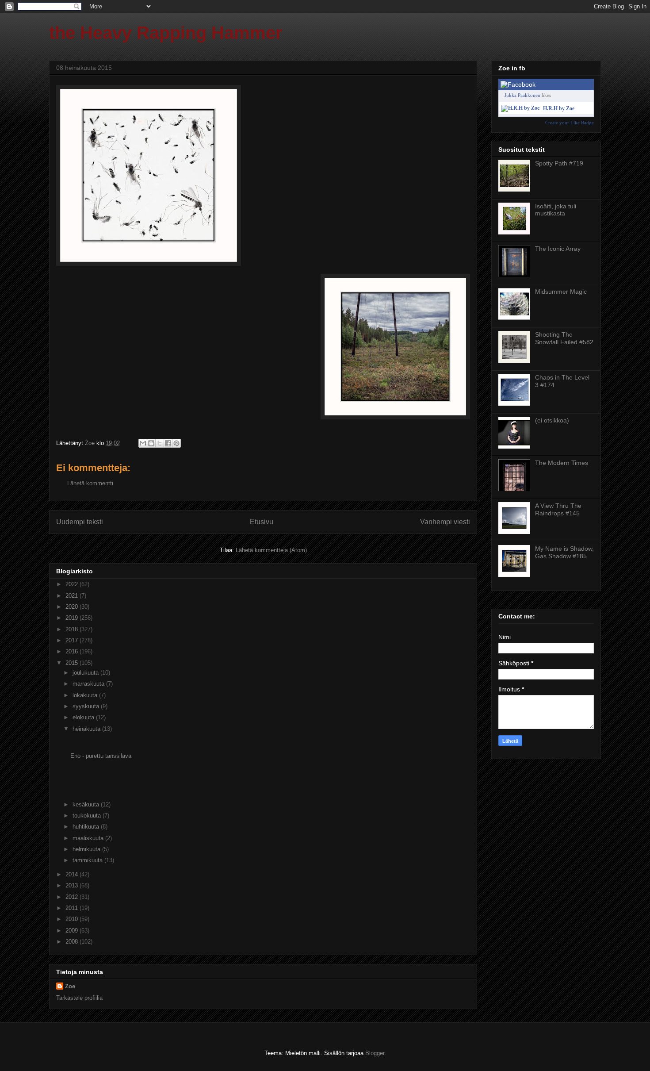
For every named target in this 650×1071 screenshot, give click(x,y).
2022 (72, 584)
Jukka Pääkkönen (522, 95)
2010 (72, 919)
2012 (72, 897)
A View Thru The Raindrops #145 (558, 509)
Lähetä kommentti (90, 483)
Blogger (374, 1053)
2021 (72, 595)
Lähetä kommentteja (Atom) (271, 550)
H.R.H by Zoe (558, 108)
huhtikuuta (87, 826)
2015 (72, 663)
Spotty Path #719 (559, 163)
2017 (72, 640)
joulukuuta (86, 672)
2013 (72, 885)
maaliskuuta (89, 838)
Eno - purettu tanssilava (100, 755)
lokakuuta (86, 695)
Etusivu (261, 522)
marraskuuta (89, 683)
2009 (72, 930)
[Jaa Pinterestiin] (176, 443)
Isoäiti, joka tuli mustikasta (555, 210)
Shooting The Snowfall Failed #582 (564, 338)
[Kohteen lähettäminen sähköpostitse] (142, 443)
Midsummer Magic (561, 291)
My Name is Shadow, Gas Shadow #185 (564, 552)
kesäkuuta (87, 804)
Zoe (70, 986)
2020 (72, 606)
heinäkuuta (87, 729)
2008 (72, 941)
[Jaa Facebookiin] (168, 443)
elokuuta (84, 717)
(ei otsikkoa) (552, 420)
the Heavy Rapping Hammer (166, 32)
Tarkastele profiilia (79, 997)
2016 (72, 651)
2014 (72, 874)
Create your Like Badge (569, 122)
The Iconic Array (558, 248)
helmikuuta (87, 849)
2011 (72, 908)
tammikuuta (88, 860)
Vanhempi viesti (445, 522)
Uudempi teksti (79, 522)
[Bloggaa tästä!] (151, 443)
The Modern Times (561, 462)
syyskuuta (87, 706)
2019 (72, 617)
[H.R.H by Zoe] (520, 108)
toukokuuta (88, 815)
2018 (72, 629)
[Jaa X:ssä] (159, 443)
